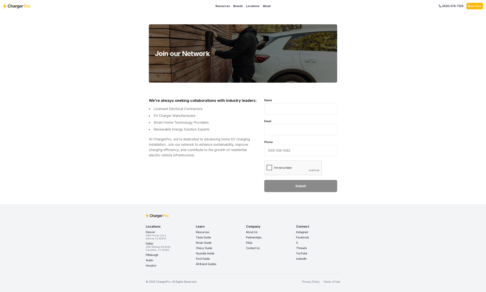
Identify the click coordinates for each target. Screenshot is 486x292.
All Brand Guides (206, 264)
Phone (268, 142)
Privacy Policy (311, 281)
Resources (222, 6)
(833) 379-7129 (452, 6)
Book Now (474, 6)
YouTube (301, 253)
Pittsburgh (152, 254)
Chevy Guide (204, 248)
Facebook (302, 237)
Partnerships (254, 237)
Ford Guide (203, 258)
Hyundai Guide (205, 253)
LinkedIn (301, 258)
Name (268, 100)
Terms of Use (331, 281)
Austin (149, 260)
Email (267, 121)
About (267, 6)
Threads (301, 248)
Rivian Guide (203, 242)
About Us (251, 232)
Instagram (302, 232)
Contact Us (253, 248)
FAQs (249, 242)
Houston (151, 265)
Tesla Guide (203, 237)
